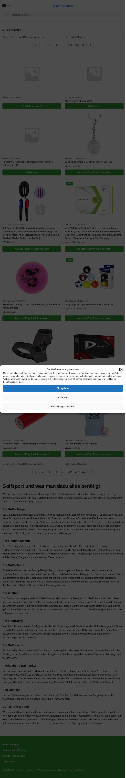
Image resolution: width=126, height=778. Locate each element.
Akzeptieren (63, 388)
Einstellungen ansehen (63, 406)
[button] (121, 369)
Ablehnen (63, 397)
